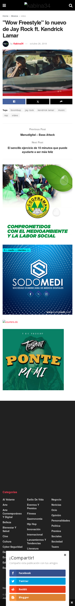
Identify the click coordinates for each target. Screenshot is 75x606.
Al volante (9, 499)
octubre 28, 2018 (38, 43)
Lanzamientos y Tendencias (36, 541)
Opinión (56, 515)
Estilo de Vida (35, 499)
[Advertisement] (37, 445)
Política (55, 525)
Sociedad (57, 541)
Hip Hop (32, 524)
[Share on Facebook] (14, 101)
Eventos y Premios (33, 506)
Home (5, 15)
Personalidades (60, 520)
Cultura (7, 541)
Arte (5, 504)
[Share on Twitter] (37, 101)
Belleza (7, 522)
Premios (56, 531)
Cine (5, 536)
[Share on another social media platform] (61, 101)
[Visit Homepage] (37, 5)
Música (14, 15)
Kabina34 (18, 43)
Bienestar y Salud (9, 529)
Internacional (35, 534)
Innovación (33, 529)
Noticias (56, 504)
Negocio (56, 499)
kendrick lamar (46, 109)
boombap (16, 109)
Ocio (54, 510)
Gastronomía (34, 518)
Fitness (31, 513)
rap (6, 115)
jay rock (29, 109)
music (61, 109)
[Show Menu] (4, 5)
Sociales (56, 536)
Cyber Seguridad (12, 546)
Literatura (33, 548)
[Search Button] (70, 5)
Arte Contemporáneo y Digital (12, 513)
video (23, 15)
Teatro (55, 546)
